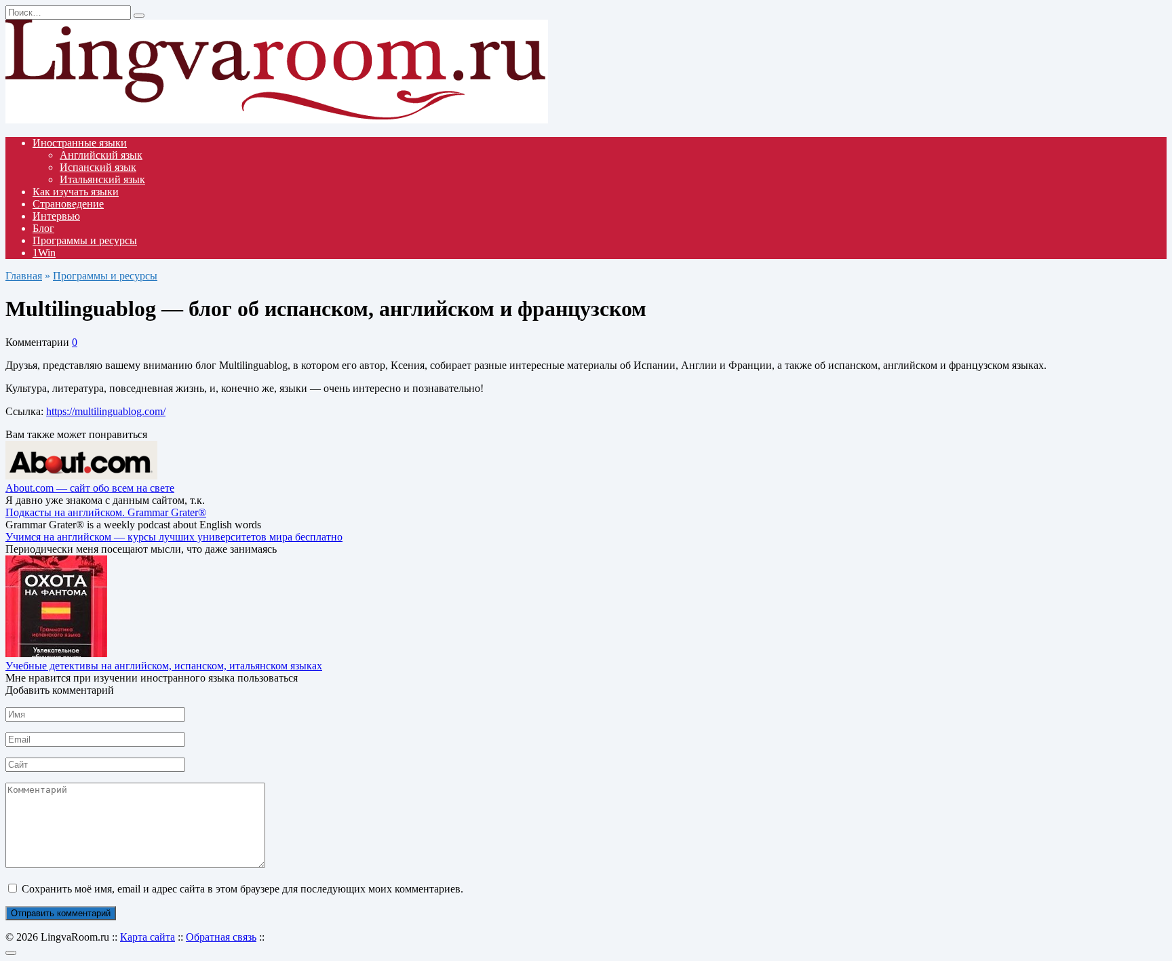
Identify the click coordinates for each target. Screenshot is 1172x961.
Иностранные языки (80, 143)
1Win (44, 252)
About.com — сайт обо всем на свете (89, 488)
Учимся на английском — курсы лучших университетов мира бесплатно (174, 537)
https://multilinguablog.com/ (105, 411)
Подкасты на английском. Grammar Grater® (105, 512)
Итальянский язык (102, 179)
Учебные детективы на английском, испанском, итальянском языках (163, 665)
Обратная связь (221, 937)
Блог (43, 228)
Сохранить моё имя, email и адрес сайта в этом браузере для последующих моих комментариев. (242, 889)
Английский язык (101, 155)
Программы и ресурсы (85, 240)
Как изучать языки (76, 191)
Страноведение (68, 204)
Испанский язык (98, 167)
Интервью (56, 216)
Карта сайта (147, 937)
